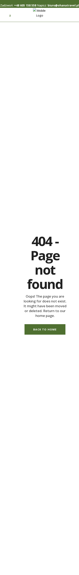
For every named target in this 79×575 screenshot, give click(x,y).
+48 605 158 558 (25, 5)
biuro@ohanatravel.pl (63, 5)
